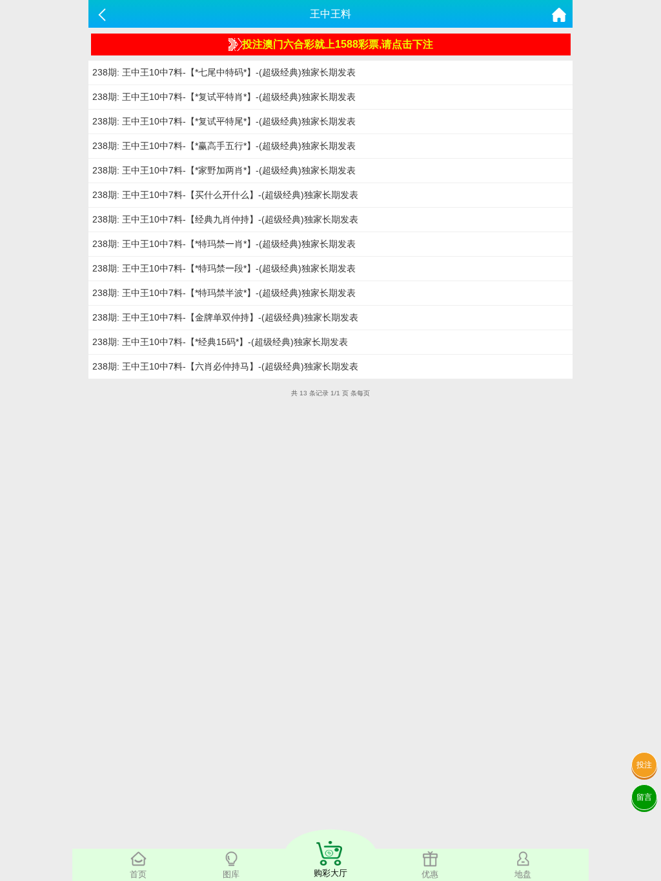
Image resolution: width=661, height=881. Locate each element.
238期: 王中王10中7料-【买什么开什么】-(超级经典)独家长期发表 (225, 195)
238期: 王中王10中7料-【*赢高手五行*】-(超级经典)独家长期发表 (224, 146)
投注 (644, 764)
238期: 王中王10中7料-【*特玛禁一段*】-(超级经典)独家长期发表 (224, 268)
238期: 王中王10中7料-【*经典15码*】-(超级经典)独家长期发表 (220, 342)
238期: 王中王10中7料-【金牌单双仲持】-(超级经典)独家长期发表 (225, 317)
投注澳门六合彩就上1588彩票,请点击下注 (337, 44)
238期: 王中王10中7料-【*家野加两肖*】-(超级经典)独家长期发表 (224, 170)
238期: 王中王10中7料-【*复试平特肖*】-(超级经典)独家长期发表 (224, 97)
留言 (644, 797)
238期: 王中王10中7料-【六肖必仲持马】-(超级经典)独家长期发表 (225, 366)
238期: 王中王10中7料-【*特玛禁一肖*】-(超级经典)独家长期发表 (224, 244)
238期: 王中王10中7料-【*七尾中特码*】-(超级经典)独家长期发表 (224, 72)
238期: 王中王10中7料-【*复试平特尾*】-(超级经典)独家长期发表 (224, 121)
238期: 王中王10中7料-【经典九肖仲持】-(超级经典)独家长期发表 (225, 219)
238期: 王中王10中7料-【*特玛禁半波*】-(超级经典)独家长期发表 (224, 293)
